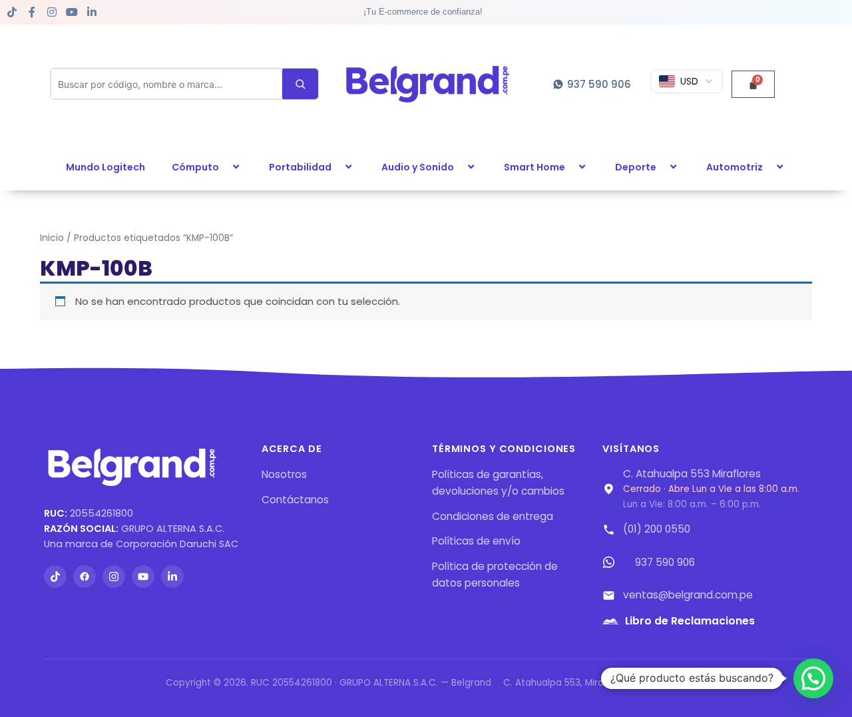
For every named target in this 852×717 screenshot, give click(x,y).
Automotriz (734, 167)
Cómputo (195, 167)
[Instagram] (114, 576)
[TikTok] (55, 576)
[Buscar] (300, 84)
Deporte (635, 167)
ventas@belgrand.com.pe (688, 595)
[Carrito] (753, 84)
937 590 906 (665, 562)
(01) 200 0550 (656, 529)
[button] (224, 166)
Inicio (52, 238)
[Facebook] (84, 576)
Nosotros (284, 474)
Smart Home (534, 167)
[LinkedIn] (172, 576)
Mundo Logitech (105, 167)
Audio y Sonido (417, 167)
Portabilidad (300, 167)
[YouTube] (143, 576)
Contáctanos (295, 500)
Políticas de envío (476, 541)
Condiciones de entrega (492, 516)
